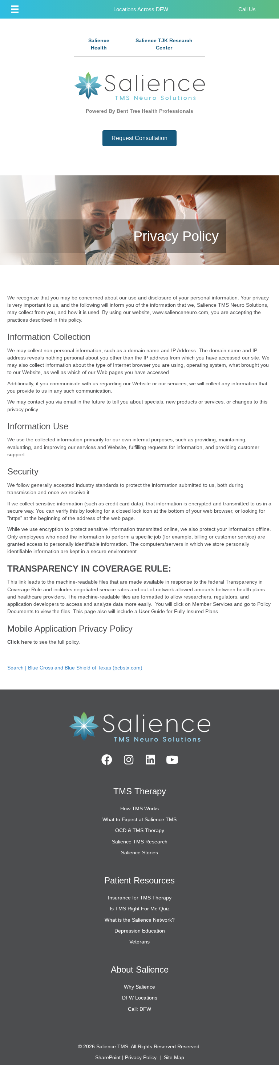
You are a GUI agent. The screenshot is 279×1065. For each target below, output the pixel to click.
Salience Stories (139, 852)
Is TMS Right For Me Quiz (140, 908)
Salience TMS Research (139, 842)
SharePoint (108, 1057)
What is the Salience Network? (140, 920)
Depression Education (139, 931)
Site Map (174, 1057)
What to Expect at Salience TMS (139, 819)
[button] (107, 760)
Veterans (139, 942)
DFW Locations (139, 998)
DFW (162, 9)
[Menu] (14, 9)
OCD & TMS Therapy (139, 830)
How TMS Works (139, 808)
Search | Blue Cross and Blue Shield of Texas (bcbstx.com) (74, 668)
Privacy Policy (141, 1057)
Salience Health (98, 44)
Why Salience (139, 987)
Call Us (247, 9)
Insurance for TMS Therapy (139, 898)
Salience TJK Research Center (164, 44)
